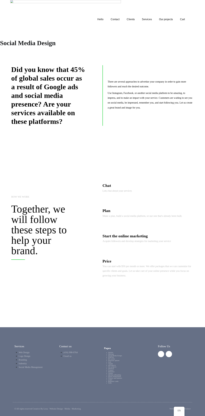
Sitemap (111, 354)
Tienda (110, 364)
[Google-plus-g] (161, 354)
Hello (100, 19)
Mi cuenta (111, 359)
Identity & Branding (114, 375)
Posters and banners (115, 378)
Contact (115, 19)
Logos (110, 380)
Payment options (113, 360)
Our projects (166, 19)
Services (147, 19)
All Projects (112, 365)
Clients (131, 19)
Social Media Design (115, 356)
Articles (110, 352)
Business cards (113, 381)
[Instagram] (169, 354)
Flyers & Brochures (114, 376)
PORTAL (111, 357)
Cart (182, 19)
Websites (111, 372)
